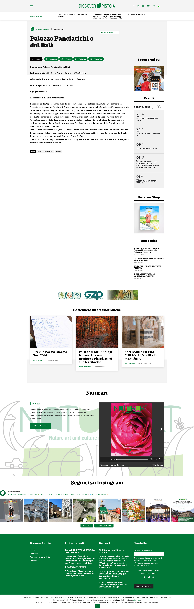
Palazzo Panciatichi (45, 151)
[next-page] (163, 15)
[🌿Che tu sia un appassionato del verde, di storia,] (84, 510)
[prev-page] (55, 15)
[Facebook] (134, 6)
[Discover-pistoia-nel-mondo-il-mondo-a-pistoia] (97, 6)
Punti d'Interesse (109, 33)
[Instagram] (138, 6)
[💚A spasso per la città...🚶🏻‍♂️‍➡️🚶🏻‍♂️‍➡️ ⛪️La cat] (60, 510)
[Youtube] (143, 6)
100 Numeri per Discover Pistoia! (112, 551)
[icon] (148, 6)
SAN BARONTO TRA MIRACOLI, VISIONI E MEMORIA (141, 355)
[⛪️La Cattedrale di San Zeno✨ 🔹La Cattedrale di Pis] (36, 510)
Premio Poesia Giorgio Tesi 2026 (50, 353)
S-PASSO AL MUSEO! (136, 14)
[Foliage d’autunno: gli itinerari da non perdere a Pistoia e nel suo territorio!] (97, 332)
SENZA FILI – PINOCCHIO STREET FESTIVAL (147, 267)
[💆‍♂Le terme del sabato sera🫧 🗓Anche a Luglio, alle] (158, 510)
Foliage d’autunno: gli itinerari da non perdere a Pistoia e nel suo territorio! (95, 357)
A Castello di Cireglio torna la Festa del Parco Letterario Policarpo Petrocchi (146, 250)
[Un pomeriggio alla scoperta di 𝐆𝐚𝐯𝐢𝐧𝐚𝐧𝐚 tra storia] (182, 510)
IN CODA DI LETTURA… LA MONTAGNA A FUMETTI (144, 275)
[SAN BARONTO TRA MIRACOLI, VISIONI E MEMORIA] (143, 332)
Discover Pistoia (42, 29)
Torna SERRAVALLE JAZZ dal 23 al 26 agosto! (72, 15)
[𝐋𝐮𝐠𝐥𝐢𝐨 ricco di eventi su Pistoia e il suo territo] (109, 510)
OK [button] (97, 606)
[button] (160, 6)
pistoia (59, 151)
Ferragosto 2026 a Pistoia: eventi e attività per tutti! (149, 259)
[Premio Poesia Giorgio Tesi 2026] (51, 332)
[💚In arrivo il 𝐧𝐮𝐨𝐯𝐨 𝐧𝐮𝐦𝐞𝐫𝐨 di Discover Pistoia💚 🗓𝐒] (133, 510)
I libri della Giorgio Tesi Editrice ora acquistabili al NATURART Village (113, 584)
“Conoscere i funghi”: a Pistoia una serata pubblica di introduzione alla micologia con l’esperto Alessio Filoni (108, 16)
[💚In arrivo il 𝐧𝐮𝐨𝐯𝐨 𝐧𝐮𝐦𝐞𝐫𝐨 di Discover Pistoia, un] (11, 510)
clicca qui (136, 600)
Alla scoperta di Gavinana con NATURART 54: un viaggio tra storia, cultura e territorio (114, 574)
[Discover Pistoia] (32, 29)
